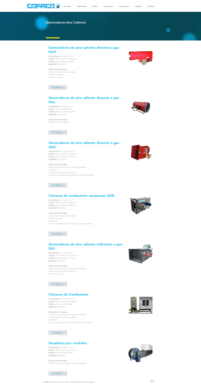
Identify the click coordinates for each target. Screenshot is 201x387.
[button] (58, 87)
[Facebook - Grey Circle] (152, 381)
